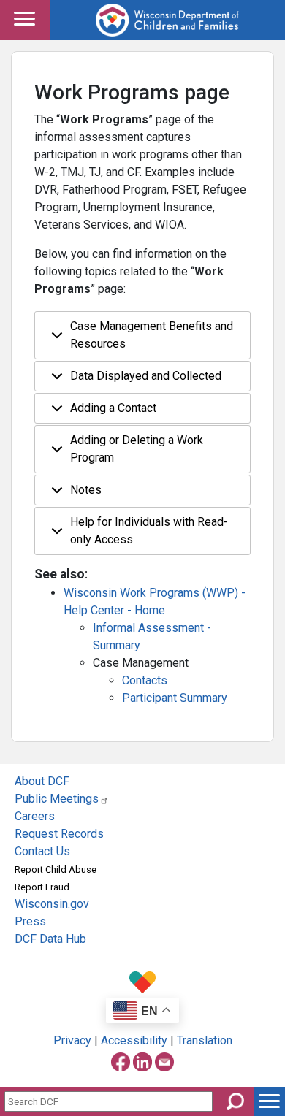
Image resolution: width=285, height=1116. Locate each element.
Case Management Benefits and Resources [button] (151, 335)
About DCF (42, 781)
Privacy (72, 1040)
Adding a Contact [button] (113, 408)
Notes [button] (86, 490)
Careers (35, 816)
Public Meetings (57, 799)
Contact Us (42, 851)
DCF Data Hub (50, 939)
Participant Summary (174, 698)
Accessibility (134, 1040)
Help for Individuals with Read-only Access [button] (149, 530)
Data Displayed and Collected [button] (145, 376)
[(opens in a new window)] (120, 1060)
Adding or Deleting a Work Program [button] (136, 449)
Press (30, 921)
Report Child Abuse (55, 869)
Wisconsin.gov (52, 904)
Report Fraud (42, 887)
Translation (204, 1040)
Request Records (59, 834)
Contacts (144, 680)
